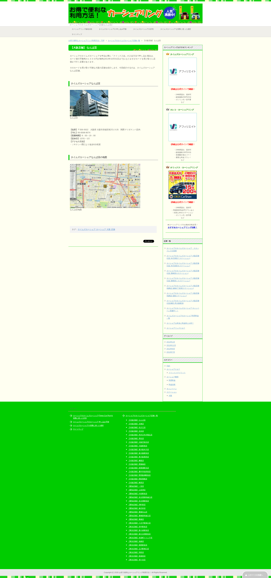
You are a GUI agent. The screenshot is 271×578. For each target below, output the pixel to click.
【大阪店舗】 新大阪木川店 (138, 450)
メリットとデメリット (177, 373)
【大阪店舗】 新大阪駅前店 (138, 453)
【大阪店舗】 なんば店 (137, 420)
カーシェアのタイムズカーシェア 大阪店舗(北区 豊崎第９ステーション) (183, 272)
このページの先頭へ (255, 575)
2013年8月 (171, 349)
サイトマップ (77, 34)
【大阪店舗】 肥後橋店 (137, 464)
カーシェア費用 (172, 377)
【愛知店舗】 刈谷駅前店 (137, 494)
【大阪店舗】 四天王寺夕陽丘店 (140, 435)
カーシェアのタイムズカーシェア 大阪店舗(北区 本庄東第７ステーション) (183, 257)
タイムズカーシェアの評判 (143, 29)
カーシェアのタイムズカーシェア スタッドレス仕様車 (183, 249)
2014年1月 (171, 342)
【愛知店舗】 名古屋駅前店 (138, 501)
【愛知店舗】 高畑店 (136, 519)
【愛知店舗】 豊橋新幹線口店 (139, 516)
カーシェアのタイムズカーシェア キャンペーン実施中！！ (183, 309)
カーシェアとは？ (173, 369)
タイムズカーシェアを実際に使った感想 (175, 29)
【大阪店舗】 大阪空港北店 (138, 442)
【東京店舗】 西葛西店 (137, 556)
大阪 (170, 396)
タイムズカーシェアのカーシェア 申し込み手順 (91, 422)
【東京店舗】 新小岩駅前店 (138, 530)
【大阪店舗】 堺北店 (136, 439)
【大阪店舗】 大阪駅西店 (137, 446)
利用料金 (172, 380)
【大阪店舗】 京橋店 (136, 424)
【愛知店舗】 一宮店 (136, 486)
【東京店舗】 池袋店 (136, 541)
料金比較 (172, 385)
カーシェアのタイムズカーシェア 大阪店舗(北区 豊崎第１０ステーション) (183, 279)
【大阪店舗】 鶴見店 (136, 483)
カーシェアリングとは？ (176, 328)
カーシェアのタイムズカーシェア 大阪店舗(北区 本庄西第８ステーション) (183, 264)
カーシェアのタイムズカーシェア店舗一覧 (142, 416)
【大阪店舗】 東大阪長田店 (138, 457)
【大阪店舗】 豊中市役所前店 (139, 472)
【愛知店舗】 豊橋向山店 (137, 512)
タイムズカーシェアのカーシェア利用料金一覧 (183, 317)
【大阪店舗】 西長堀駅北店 (138, 468)
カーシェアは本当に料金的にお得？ (180, 323)
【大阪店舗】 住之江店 (137, 427)
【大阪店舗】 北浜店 (136, 431)
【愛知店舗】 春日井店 (137, 508)
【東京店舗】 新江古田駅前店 (139, 534)
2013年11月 (171, 345)
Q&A (168, 366)
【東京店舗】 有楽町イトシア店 (140, 538)
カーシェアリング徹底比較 (82, 29)
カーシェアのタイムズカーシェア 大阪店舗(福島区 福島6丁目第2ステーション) (183, 287)
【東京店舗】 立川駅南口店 (138, 549)
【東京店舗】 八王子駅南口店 (139, 523)
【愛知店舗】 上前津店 (137, 490)
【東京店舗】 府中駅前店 (137, 527)
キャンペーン (172, 389)
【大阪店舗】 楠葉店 (136, 461)
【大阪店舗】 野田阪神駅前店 (139, 475)
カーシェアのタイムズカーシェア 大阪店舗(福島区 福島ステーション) (183, 294)
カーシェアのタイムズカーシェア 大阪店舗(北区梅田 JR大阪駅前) (183, 302)
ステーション (172, 392)
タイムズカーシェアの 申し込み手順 (112, 29)
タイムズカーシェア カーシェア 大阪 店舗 (96, 229)
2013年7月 (171, 352)
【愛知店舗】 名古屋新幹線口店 (140, 497)
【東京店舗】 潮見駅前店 (137, 545)
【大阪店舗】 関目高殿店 (137, 479)
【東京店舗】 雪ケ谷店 (137, 560)
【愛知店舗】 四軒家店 (137, 505)
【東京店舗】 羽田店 (136, 552)
